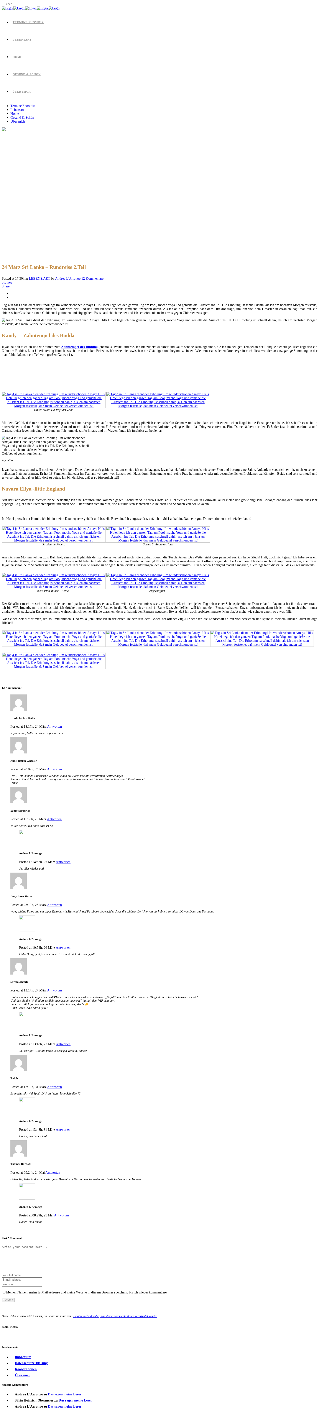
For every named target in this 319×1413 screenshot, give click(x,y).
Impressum (23, 1357)
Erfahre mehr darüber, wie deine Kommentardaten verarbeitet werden (115, 1316)
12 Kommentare (92, 278)
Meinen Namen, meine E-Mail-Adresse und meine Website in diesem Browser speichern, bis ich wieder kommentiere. (87, 1292)
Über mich (22, 1375)
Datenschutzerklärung (31, 1363)
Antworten (54, 726)
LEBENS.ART (39, 278)
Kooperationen (26, 1369)
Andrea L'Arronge (68, 278)
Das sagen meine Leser (64, 1394)
